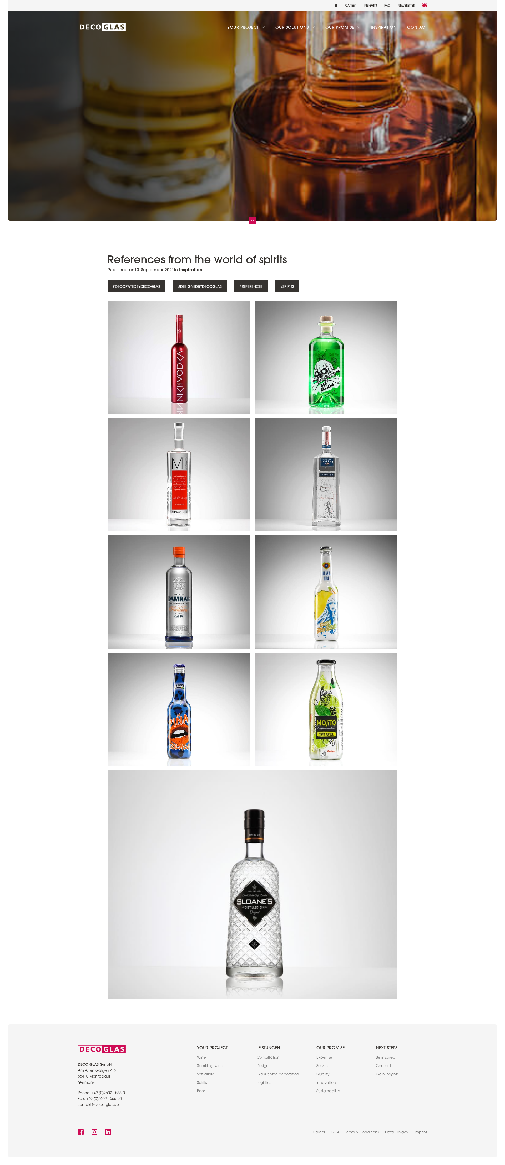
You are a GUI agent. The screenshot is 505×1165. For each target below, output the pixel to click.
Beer (201, 1091)
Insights (370, 5)
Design (263, 1066)
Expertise (324, 1058)
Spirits (202, 1083)
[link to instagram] (94, 1132)
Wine (201, 1058)
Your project (243, 27)
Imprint (421, 1133)
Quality (323, 1075)
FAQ (387, 5)
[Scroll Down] (252, 220)
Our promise (340, 27)
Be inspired (385, 1058)
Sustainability (328, 1091)
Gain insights (387, 1075)
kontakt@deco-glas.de (98, 1105)
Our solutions (292, 27)
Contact (417, 27)
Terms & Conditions (362, 1133)
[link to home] (102, 27)
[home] (336, 5)
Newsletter (406, 5)
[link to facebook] (81, 1132)
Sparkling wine (210, 1066)
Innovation (326, 1083)
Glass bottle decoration (278, 1075)
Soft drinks (205, 1075)
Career (350, 5)
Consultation (268, 1058)
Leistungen (268, 1047)
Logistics (264, 1083)
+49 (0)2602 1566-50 (104, 1099)
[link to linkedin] (108, 1132)
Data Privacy (396, 1133)
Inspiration (384, 27)
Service (322, 1066)
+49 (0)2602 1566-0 (108, 1093)
